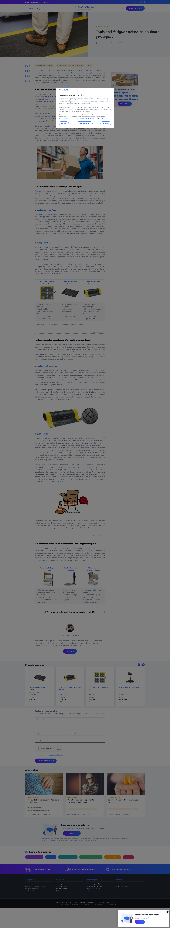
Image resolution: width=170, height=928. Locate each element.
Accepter (106, 123)
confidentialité (89, 118)
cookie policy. (100, 118)
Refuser (63, 123)
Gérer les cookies (84, 123)
